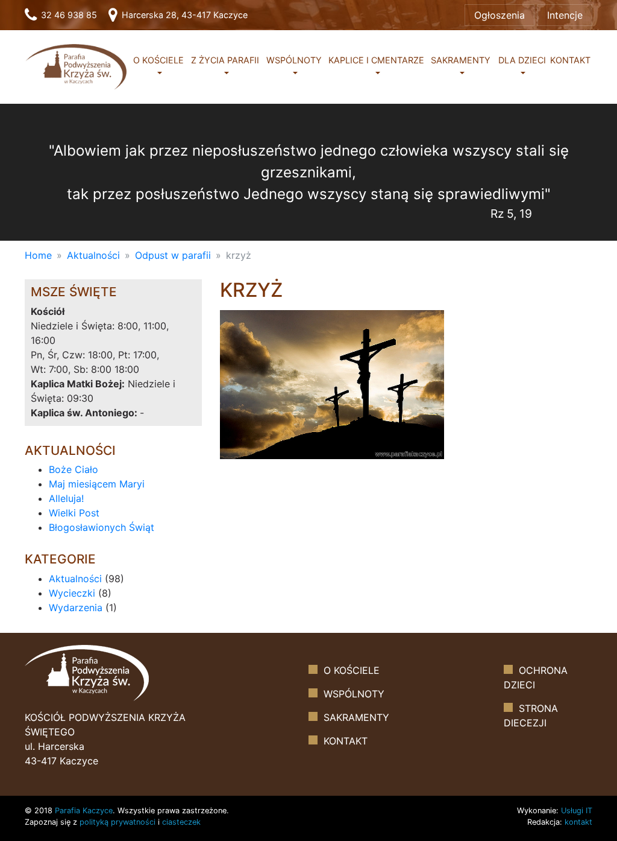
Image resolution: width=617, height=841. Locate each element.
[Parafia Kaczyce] (76, 66)
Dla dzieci (522, 60)
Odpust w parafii (173, 255)
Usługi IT (576, 810)
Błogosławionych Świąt (101, 527)
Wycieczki (72, 593)
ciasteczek (181, 822)
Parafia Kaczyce (84, 810)
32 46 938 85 (68, 15)
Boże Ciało (73, 469)
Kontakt (570, 60)
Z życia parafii (225, 60)
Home (38, 255)
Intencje (565, 15)
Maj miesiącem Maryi (97, 484)
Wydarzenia (75, 607)
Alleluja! (66, 498)
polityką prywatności (117, 822)
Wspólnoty (294, 60)
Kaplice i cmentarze (376, 60)
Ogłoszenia (499, 15)
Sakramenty (460, 60)
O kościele (158, 60)
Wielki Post (74, 513)
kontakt (578, 822)
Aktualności (93, 255)
